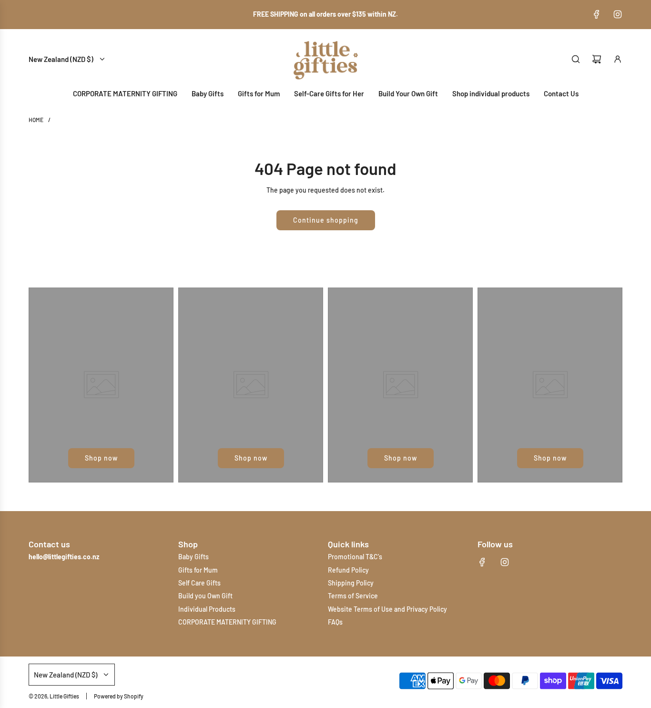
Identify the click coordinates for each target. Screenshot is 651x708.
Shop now (101, 458)
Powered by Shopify (118, 696)
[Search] (575, 59)
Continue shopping (325, 220)
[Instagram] (617, 14)
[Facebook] (596, 14)
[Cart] (596, 59)
